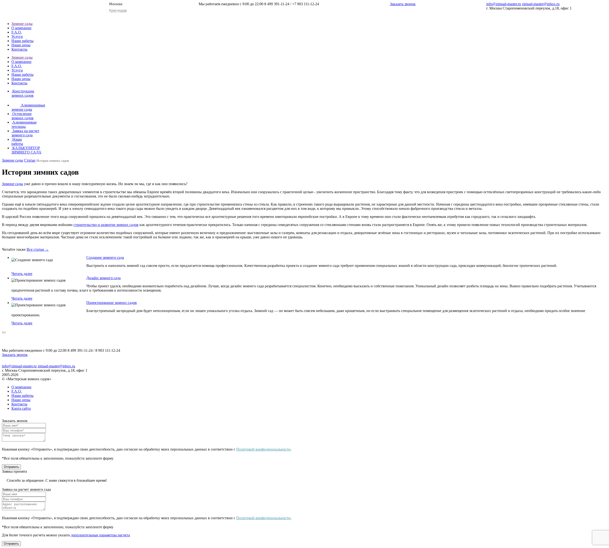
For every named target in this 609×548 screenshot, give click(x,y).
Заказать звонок (403, 4)
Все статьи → (38, 249)
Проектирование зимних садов (111, 303)
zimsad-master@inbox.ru (541, 4)
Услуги (17, 36)
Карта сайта (21, 408)
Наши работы (22, 41)
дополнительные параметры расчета (100, 535)
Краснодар (118, 10)
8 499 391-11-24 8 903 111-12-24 (94, 350)
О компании (21, 28)
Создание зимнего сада (105, 257)
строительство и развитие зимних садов (106, 225)
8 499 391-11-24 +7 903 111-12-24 (291, 4)
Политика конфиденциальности (304, 362)
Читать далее (21, 274)
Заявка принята (14, 471)
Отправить (11, 467)
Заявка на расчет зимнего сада (26, 489)
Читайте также (14, 249)
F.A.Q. (16, 32)
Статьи (29, 160)
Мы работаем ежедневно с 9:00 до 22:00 (231, 4)
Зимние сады (22, 24)
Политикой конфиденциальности (263, 449)
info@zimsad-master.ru (503, 4)
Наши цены (20, 45)
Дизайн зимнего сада (103, 278)
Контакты (19, 49)
